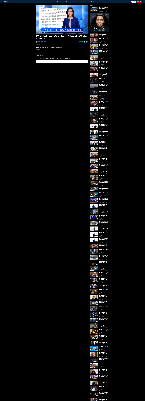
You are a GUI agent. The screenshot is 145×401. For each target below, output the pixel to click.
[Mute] (44, 33)
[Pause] (37, 33)
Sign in (133, 1)
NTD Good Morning (102, 41)
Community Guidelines (65, 58)
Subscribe (139, 1)
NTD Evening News (42, 41)
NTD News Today (101, 35)
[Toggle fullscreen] (84, 33)
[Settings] (86, 33)
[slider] (61, 31)
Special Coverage (101, 349)
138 (104, 350)
